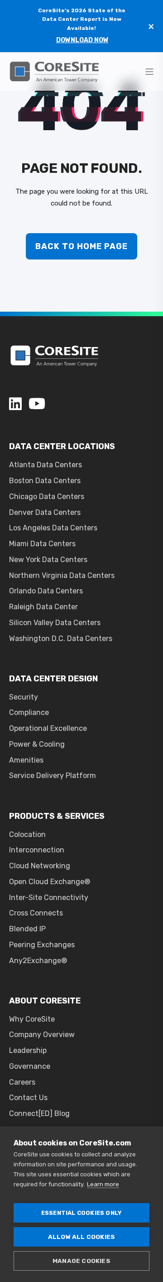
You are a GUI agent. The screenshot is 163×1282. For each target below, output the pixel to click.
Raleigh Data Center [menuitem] (43, 606)
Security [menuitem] (23, 697)
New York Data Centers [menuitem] (48, 559)
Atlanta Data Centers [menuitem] (45, 464)
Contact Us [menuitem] (28, 1097)
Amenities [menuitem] (26, 760)
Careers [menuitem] (22, 1082)
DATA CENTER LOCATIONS (62, 446)
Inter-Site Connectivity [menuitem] (48, 897)
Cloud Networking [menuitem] (39, 865)
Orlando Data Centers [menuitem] (46, 591)
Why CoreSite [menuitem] (32, 1019)
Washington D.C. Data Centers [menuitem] (60, 638)
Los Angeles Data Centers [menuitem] (53, 528)
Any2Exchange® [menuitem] (38, 960)
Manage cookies (81, 1260)
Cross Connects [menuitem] (36, 913)
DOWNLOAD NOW (82, 40)
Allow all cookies (81, 1236)
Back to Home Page (81, 246)
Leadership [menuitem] (28, 1050)
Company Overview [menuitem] (42, 1034)
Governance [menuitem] (29, 1066)
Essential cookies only (81, 1212)
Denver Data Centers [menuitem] (45, 512)
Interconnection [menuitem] (36, 850)
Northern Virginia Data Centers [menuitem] (62, 575)
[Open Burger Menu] (149, 71)
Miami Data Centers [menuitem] (42, 543)
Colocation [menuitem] (27, 834)
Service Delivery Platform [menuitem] (52, 775)
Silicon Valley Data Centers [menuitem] (55, 622)
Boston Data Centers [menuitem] (45, 480)
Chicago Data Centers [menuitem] (46, 496)
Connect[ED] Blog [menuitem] (39, 1113)
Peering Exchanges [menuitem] (42, 944)
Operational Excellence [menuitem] (48, 728)
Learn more (103, 1184)
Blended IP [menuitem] (27, 929)
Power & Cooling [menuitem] (37, 744)
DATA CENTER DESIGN (53, 679)
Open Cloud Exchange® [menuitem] (49, 881)
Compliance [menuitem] (29, 712)
